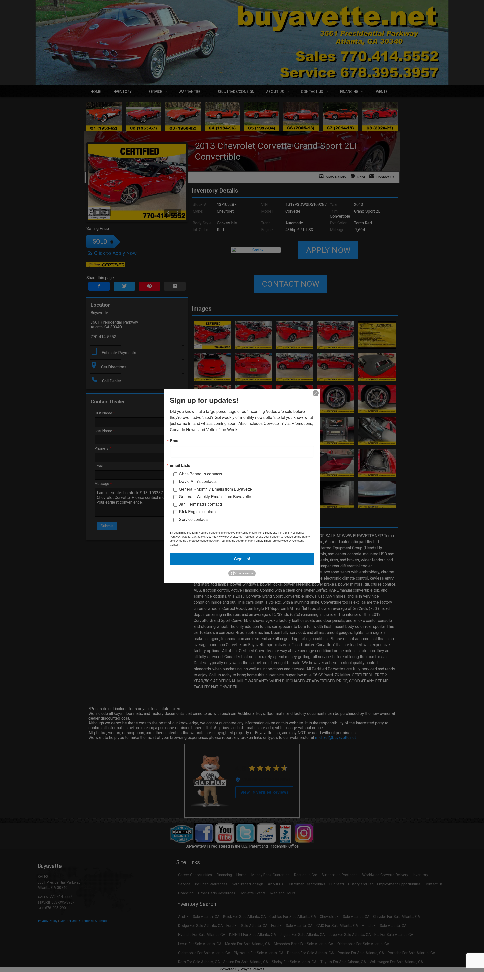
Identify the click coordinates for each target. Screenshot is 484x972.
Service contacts (193, 519)
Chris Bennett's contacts (200, 474)
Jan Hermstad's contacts (201, 504)
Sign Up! (242, 559)
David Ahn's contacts (198, 481)
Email (175, 441)
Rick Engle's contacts (198, 511)
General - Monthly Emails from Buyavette (215, 489)
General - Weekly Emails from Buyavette (215, 496)
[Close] (316, 393)
